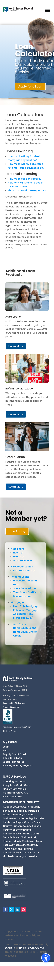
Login (6, 746)
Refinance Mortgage (25, 610)
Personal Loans (20, 576)
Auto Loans (17, 548)
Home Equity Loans (24, 628)
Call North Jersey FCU (15, 792)
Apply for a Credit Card (16, 785)
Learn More (15, 346)
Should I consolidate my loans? (27, 190)
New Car (18, 552)
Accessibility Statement (14, 703)
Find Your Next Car (24, 570)
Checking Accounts (14, 781)
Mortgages (17, 602)
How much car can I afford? (24, 179)
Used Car (18, 556)
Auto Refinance (22, 560)
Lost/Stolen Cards (13, 761)
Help (5, 750)
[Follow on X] (11, 909)
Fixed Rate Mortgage (25, 606)
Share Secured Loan (25, 588)
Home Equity (18, 624)
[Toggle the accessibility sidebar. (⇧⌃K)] (45, 957)
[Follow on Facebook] (5, 909)
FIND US (21, 948)
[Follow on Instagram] (23, 909)
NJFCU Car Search (22, 566)
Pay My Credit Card (14, 754)
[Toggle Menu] (47, 10)
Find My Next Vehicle (14, 789)
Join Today (17, 531)
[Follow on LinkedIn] (17, 909)
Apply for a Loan (30, 86)
